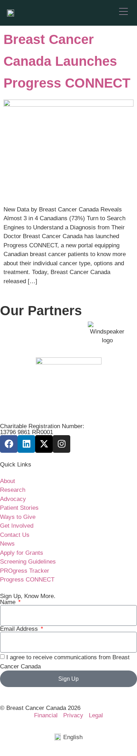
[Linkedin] (26, 444)
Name (8, 602)
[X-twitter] (44, 444)
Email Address (20, 629)
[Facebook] (9, 444)
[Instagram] (61, 444)
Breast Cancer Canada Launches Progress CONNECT (67, 61)
